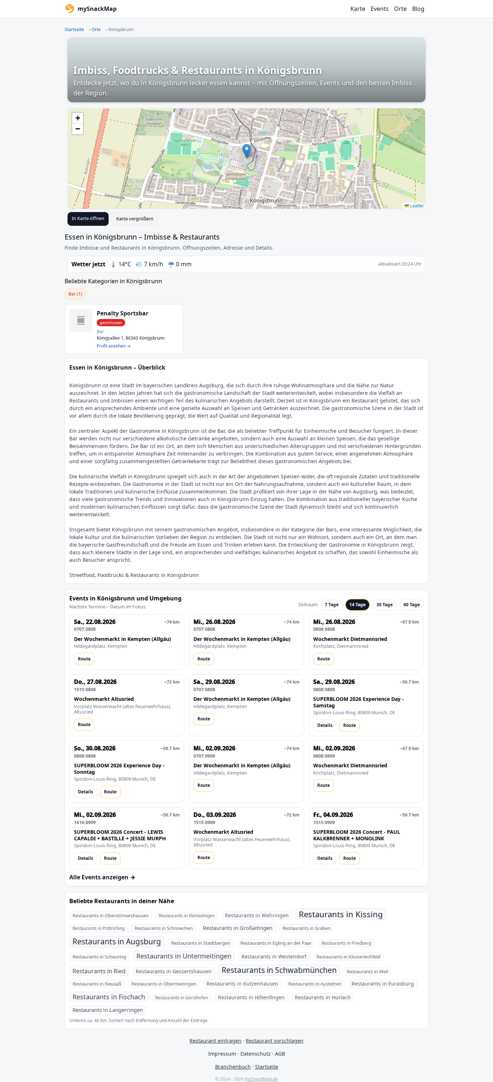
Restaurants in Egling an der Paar (275, 943)
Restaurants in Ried (99, 971)
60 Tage (411, 605)
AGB (280, 1053)
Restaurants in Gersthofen (181, 998)
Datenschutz (255, 1053)
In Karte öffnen (88, 218)
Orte (400, 9)
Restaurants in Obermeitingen (163, 983)
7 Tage (332, 605)
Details (324, 725)
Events (380, 9)
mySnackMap (97, 9)
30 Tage (384, 605)
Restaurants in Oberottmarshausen (111, 915)
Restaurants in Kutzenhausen (242, 983)
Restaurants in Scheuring (99, 956)
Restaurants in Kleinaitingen (187, 916)
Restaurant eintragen (215, 1040)
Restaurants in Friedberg (346, 943)
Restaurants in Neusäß (97, 983)
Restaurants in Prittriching (99, 928)
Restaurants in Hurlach (323, 997)
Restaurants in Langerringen (108, 1009)
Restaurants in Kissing (341, 914)
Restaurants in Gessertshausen (173, 971)
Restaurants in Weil (367, 971)
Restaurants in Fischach (109, 996)
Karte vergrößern (134, 218)
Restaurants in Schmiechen (164, 928)
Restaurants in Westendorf (273, 956)
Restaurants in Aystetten (314, 983)
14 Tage (357, 605)
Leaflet (416, 205)
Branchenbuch (233, 1066)
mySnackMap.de (261, 1079)
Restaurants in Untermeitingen (183, 956)
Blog (418, 9)
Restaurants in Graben (307, 928)
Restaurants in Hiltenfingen (251, 997)
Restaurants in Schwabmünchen (279, 970)
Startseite (74, 29)
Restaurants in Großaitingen (237, 927)
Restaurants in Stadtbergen (200, 943)
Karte (357, 9)
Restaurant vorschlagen (275, 1040)
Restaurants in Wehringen (257, 915)
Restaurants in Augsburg (117, 941)
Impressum (222, 1053)
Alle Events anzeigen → (102, 877)
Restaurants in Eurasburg (383, 983)
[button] (246, 151)
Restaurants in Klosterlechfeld (348, 956)
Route (84, 659)
